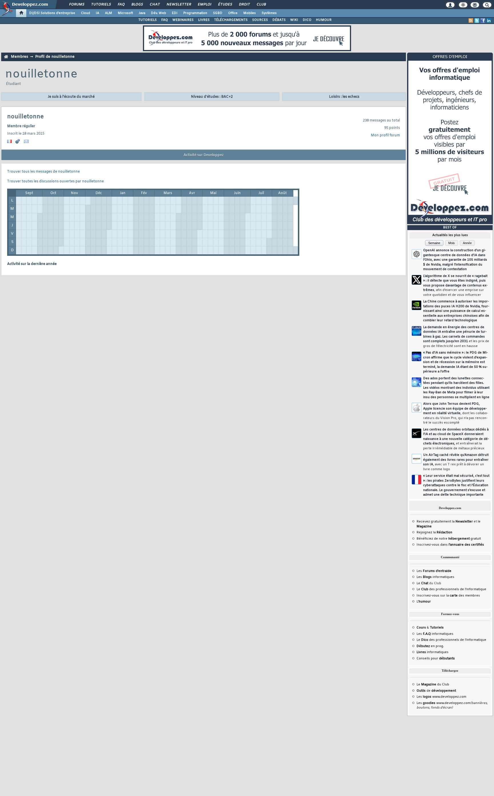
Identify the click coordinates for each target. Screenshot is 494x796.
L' (424, 602)
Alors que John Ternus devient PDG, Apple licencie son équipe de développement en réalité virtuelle (455, 413)
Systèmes (269, 13)
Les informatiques (435, 577)
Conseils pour (436, 659)
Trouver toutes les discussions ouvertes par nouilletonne (55, 181)
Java (142, 13)
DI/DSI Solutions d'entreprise (52, 13)
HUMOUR (324, 20)
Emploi (204, 4)
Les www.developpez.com (441, 697)
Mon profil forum (385, 135)
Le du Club (433, 685)
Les (434, 571)
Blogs (137, 4)
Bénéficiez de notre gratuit (449, 539)
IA (97, 13)
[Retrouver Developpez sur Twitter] (477, 20)
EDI (175, 13)
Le (422, 583)
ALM (108, 13)
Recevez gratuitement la (445, 522)
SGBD (217, 13)
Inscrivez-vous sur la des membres (448, 596)
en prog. (430, 646)
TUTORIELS (147, 20)
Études (224, 4)
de (436, 691)
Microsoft (125, 13)
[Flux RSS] (471, 20)
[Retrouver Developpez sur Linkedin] (489, 20)
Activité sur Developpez (204, 155)
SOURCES (260, 20)
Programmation (195, 13)
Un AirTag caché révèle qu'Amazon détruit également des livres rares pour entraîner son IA (456, 462)
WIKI (294, 20)
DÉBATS (279, 20)
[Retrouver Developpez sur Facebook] (483, 20)
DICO (307, 20)
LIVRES (204, 20)
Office (233, 13)
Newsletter (178, 4)
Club (261, 4)
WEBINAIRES (183, 20)
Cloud (85, 13)
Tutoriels (100, 4)
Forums (76, 4)
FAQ (121, 4)
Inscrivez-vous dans (450, 545)
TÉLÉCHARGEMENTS (231, 20)
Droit (244, 4)
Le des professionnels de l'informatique (451, 589)
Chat (154, 4)
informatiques (433, 652)
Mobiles (249, 13)
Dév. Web (158, 13)
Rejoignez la (434, 532)
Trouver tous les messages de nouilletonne (43, 171)
